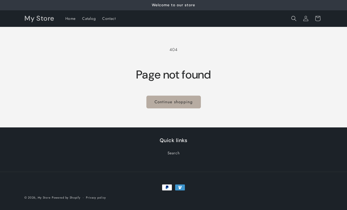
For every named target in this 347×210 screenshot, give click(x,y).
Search (174, 153)
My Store (44, 197)
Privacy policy (96, 197)
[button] (294, 18)
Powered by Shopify (66, 197)
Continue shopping (174, 102)
